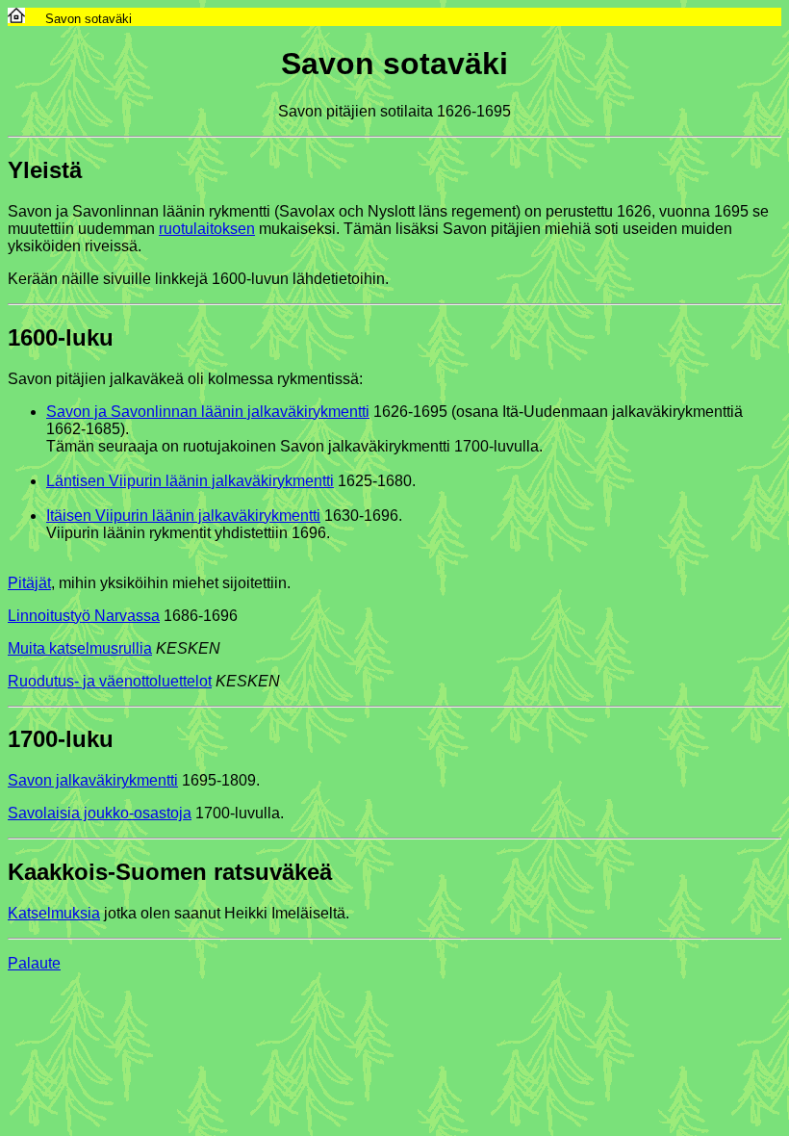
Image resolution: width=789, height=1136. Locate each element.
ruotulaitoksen (207, 228)
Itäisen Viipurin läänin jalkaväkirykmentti (183, 515)
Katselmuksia (54, 913)
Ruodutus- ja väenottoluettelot (110, 681)
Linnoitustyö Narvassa (84, 615)
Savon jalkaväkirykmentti (93, 780)
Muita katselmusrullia (80, 648)
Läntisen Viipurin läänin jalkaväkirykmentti (190, 481)
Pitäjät (29, 583)
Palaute (34, 963)
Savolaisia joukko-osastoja (99, 813)
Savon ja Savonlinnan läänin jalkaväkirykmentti (207, 411)
